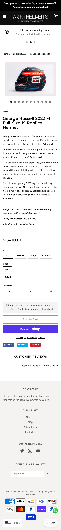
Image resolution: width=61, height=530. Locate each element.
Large (33, 255)
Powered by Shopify (34, 491)
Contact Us (30, 432)
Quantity (7, 285)
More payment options (30, 337)
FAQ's (30, 422)
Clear (8, 277)
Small (8, 255)
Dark (7, 269)
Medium (20, 255)
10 (46, 102)
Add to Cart (30, 319)
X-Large (46, 255)
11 (50, 102)
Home (5, 53)
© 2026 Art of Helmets (15, 491)
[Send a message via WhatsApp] (55, 511)
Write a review (51, 365)
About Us (30, 417)
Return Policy (30, 427)
